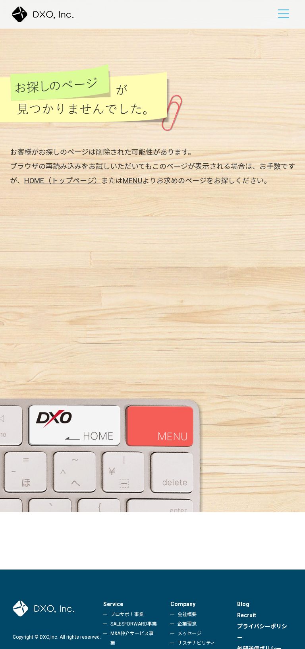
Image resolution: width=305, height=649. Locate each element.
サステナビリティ (196, 643)
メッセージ (189, 633)
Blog (243, 604)
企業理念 (187, 624)
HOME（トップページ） (62, 180)
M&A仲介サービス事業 (132, 638)
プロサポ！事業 (127, 614)
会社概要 (187, 614)
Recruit (246, 615)
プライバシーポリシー (262, 632)
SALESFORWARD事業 (133, 624)
